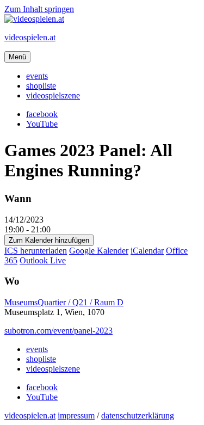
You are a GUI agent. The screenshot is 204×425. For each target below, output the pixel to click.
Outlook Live (43, 260)
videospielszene (53, 95)
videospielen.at (29, 37)
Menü (17, 57)
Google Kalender (98, 250)
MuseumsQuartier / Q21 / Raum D (63, 302)
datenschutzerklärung (137, 415)
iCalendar (147, 250)
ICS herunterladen (35, 250)
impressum (76, 415)
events (37, 76)
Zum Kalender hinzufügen (49, 240)
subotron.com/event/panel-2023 (58, 330)
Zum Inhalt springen (39, 9)
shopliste (41, 85)
